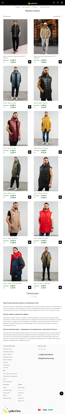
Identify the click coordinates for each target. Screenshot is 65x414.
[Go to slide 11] (57, 235)
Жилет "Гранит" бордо (9, 148)
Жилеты (34, 7)
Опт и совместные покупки (10, 373)
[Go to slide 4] (24, 53)
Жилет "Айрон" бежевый (10, 238)
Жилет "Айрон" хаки (9, 193)
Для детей (20, 393)
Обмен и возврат (7, 359)
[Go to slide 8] (23, 235)
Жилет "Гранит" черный (40, 103)
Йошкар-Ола (6, 393)
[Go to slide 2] (12, 53)
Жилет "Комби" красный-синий (12, 283)
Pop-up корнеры (7, 381)
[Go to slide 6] (18, 235)
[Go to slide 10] (54, 235)
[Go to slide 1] (6, 53)
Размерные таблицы (8, 351)
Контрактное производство (10, 376)
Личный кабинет (7, 354)
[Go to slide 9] (26, 235)
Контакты (5, 362)
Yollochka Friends (7, 349)
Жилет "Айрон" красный (41, 238)
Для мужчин (26, 7)
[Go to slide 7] (21, 235)
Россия (5, 387)
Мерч (4, 379)
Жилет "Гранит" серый (9, 103)
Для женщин (21, 387)
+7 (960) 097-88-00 (45, 355)
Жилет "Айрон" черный (40, 193)
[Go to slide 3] (18, 53)
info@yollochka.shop (46, 358)
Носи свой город (7, 390)
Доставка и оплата (8, 357)
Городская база (7, 398)
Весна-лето (21, 401)
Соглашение (6, 365)
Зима (19, 395)
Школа (5, 395)
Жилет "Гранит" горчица (41, 148)
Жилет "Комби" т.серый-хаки (42, 283)
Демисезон (21, 398)
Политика (5, 367)
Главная (18, 7)
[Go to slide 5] (15, 235)
